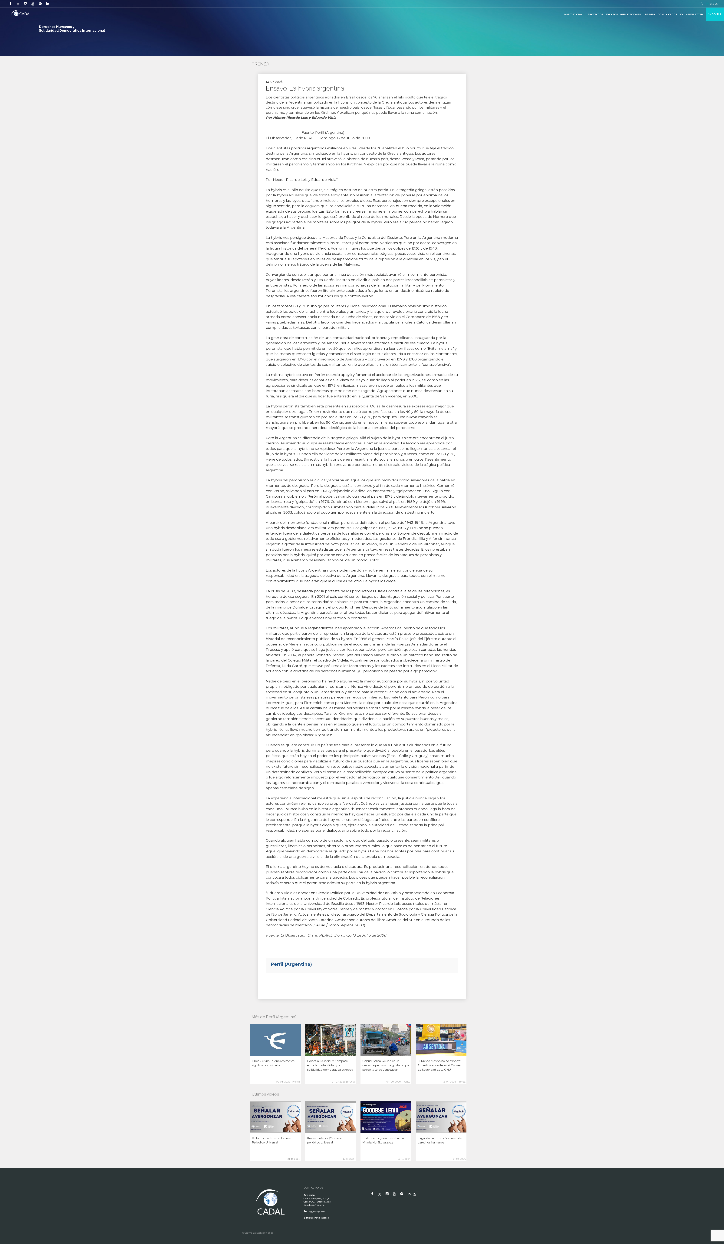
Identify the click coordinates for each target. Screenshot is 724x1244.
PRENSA (650, 14)
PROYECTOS (595, 14)
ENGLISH (714, 3)
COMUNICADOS (667, 14)
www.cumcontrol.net (7, 1185)
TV (681, 14)
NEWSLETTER (694, 14)
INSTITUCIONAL (573, 14)
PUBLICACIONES (630, 14)
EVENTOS (612, 14)
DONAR (716, 14)
